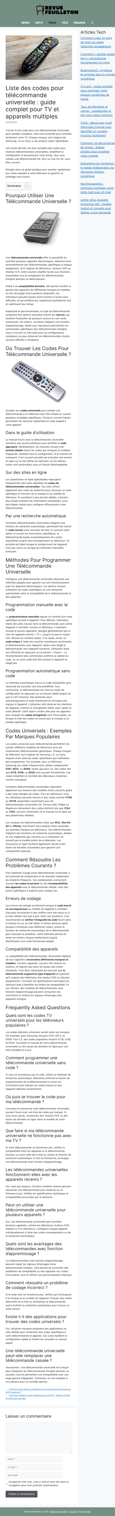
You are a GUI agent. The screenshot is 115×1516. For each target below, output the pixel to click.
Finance (79, 22)
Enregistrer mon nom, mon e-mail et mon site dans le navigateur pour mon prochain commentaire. (39, 1483)
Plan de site (85, 1511)
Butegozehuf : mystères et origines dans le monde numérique (98, 74)
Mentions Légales (59, 1511)
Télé (64, 22)
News (25, 22)
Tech (52, 22)
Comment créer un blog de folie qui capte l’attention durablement (96, 42)
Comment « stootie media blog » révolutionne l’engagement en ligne (98, 58)
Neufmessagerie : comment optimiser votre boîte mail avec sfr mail (97, 188)
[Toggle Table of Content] (25, 186)
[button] (92, 23)
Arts (39, 22)
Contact (73, 1511)
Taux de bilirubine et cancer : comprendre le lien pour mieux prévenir (97, 111)
